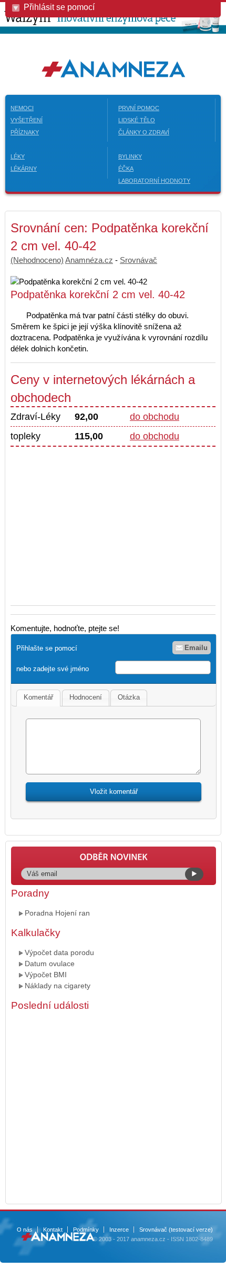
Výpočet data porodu (59, 952)
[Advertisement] (99, 520)
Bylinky (130, 156)
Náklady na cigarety (57, 985)
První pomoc (138, 108)
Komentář (38, 697)
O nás (25, 1229)
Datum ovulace (50, 963)
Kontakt (53, 1229)
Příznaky (25, 132)
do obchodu (154, 416)
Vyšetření (27, 120)
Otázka (129, 697)
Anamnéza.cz (89, 259)
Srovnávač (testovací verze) (176, 1229)
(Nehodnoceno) (37, 259)
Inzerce (119, 1229)
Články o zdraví (143, 132)
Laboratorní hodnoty (154, 181)
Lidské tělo (136, 120)
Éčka (125, 168)
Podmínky (86, 1229)
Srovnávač (138, 259)
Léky (18, 156)
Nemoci (22, 108)
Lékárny (24, 168)
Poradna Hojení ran (57, 913)
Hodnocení (85, 697)
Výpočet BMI (46, 974)
